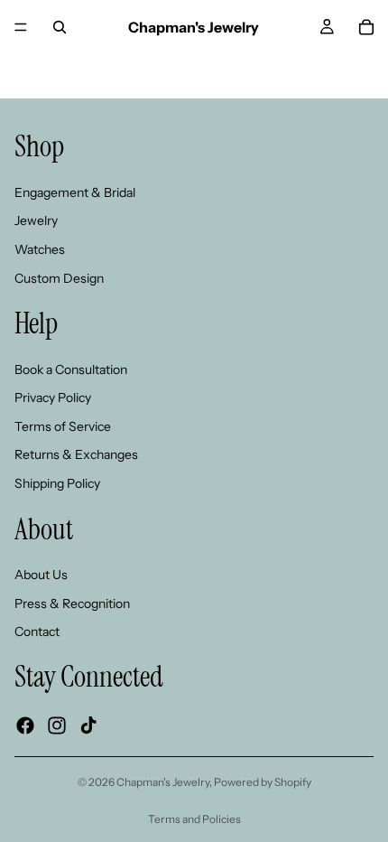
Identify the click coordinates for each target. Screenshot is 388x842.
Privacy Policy (52, 397)
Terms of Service (62, 426)
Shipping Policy (57, 483)
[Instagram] (57, 725)
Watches (39, 249)
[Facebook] (25, 725)
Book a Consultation (70, 369)
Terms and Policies (194, 819)
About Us (41, 574)
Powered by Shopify (262, 782)
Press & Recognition (72, 603)
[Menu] (21, 27)
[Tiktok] (88, 725)
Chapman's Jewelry (162, 782)
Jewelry (36, 220)
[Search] (59, 27)
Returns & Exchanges (76, 454)
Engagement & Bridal (74, 192)
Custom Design (59, 278)
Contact (37, 631)
